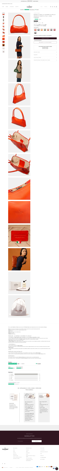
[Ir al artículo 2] (3, 17)
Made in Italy (15, 454)
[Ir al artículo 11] (3, 45)
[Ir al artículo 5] (3, 26)
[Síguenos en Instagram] (4, 463)
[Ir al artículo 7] (3, 32)
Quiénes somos (4, 3)
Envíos (27, 454)
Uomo (3, 6)
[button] (50, 7)
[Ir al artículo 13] (3, 51)
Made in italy (10, 3)
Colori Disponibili (36, 27)
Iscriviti (36, 441)
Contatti (17, 6)
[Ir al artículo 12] (3, 48)
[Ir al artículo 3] (3, 20)
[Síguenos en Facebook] (2, 463)
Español (45, 6)
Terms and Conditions (29, 458)
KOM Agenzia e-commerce (29, 467)
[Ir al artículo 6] (3, 29)
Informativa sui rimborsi (16, 458)
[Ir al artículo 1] (3, 14)
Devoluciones (28, 452)
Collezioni (12, 6)
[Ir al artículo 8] (3, 35)
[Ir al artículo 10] (3, 42)
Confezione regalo (15, 455)
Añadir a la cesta (45, 38)
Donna (7, 6)
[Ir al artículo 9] (3, 39)
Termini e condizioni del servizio (17, 457)
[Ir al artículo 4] (3, 23)
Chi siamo (14, 452)
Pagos (27, 451)
